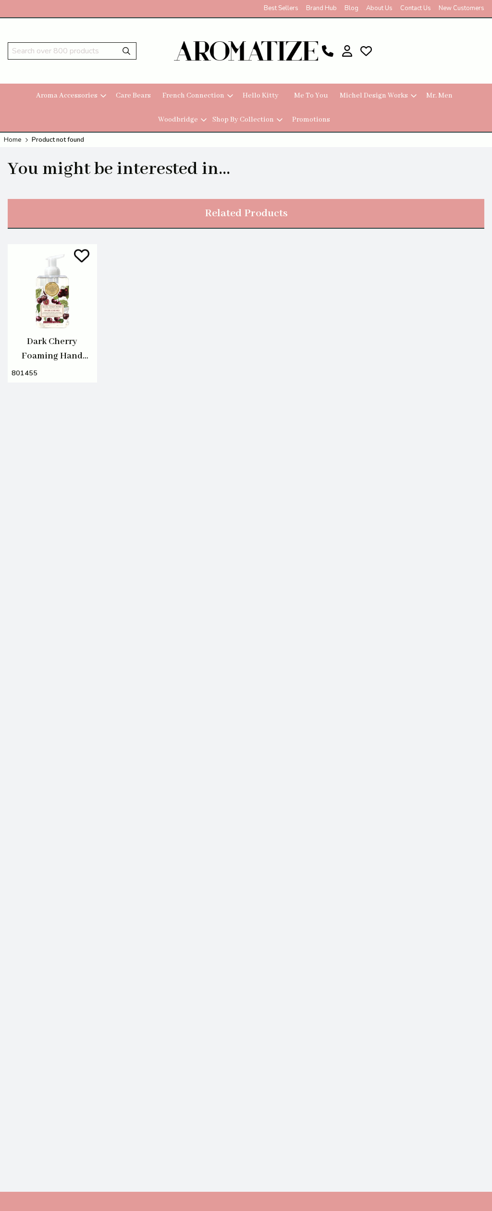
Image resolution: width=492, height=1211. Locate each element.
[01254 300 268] (327, 51)
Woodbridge (178, 119)
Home (12, 140)
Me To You (311, 95)
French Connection (193, 95)
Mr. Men (439, 95)
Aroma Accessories (67, 95)
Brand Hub (321, 8)
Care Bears (133, 95)
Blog (351, 8)
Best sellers (281, 8)
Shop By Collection (243, 119)
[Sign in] (347, 51)
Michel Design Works (374, 95)
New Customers (461, 8)
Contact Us (415, 8)
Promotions (311, 119)
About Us (379, 8)
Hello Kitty (261, 95)
